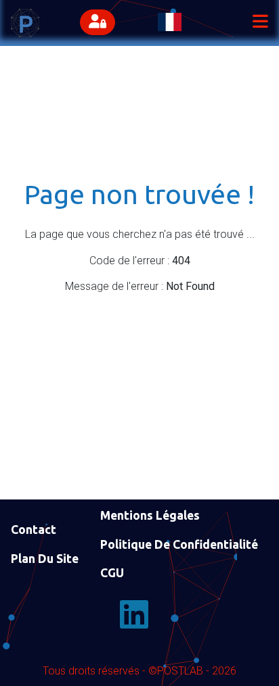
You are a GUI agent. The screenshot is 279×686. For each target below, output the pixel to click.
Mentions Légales (150, 515)
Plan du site (45, 558)
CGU (112, 572)
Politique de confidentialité (179, 544)
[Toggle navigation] (260, 22)
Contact (33, 529)
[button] (101, 22)
